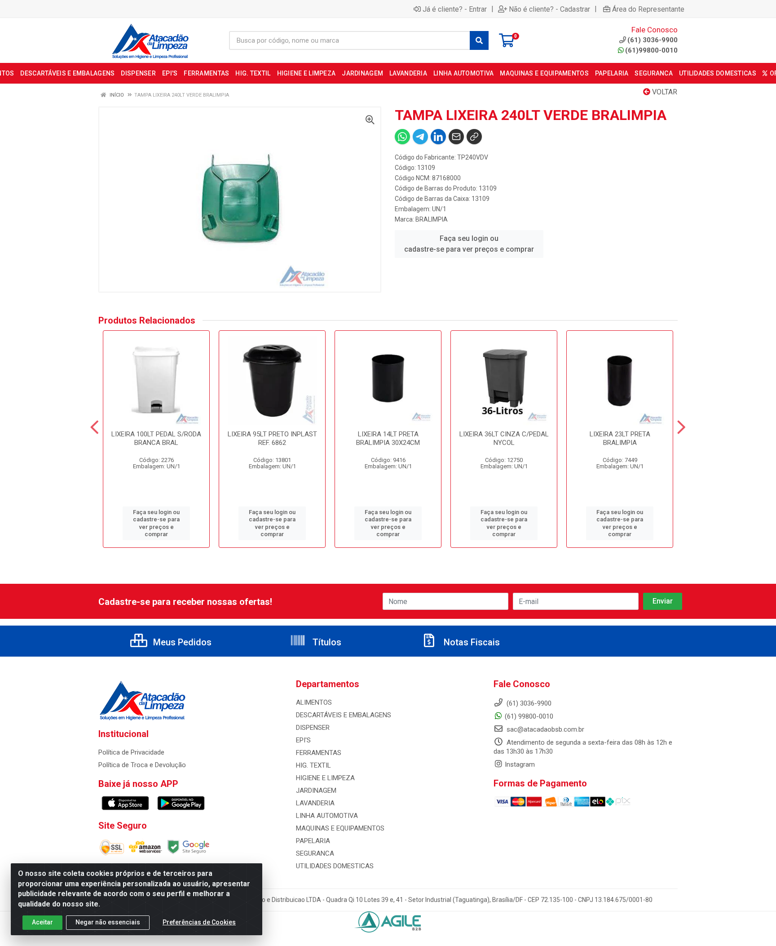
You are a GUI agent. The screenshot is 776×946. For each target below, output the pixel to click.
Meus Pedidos (181, 642)
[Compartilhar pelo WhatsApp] (402, 136)
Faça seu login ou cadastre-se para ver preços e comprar (469, 243)
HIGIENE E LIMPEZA (325, 778)
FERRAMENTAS (318, 753)
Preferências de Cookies (199, 922)
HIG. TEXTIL (313, 765)
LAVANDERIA (315, 803)
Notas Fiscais (470, 642)
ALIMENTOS (314, 702)
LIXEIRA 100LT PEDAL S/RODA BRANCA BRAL (156, 438)
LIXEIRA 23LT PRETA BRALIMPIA (620, 438)
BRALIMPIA (431, 219)
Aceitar (42, 922)
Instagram (520, 764)
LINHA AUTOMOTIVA (327, 816)
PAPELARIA (313, 841)
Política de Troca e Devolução (142, 765)
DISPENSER (313, 728)
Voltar (663, 92)
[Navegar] (94, 427)
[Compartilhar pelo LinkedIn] (438, 136)
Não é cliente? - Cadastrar (549, 9)
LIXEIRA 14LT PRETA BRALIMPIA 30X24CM (388, 438)
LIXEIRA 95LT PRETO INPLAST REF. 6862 (272, 438)
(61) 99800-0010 (529, 716)
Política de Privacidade (131, 752)
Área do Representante (648, 9)
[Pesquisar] (479, 40)
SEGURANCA (315, 853)
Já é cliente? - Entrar (455, 9)
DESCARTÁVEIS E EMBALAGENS (343, 715)
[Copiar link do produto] (474, 136)
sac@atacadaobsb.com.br (544, 729)
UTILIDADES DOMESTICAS (335, 866)
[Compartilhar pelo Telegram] (420, 136)
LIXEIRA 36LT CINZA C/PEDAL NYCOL (504, 438)
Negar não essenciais (107, 922)
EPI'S (303, 740)
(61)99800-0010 (651, 50)
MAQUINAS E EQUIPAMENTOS (340, 828)
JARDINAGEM (316, 790)
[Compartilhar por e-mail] (456, 136)
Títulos (325, 642)
